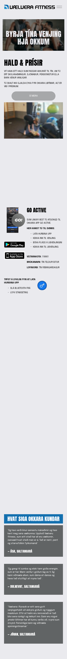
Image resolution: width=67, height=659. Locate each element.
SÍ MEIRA (33, 96)
